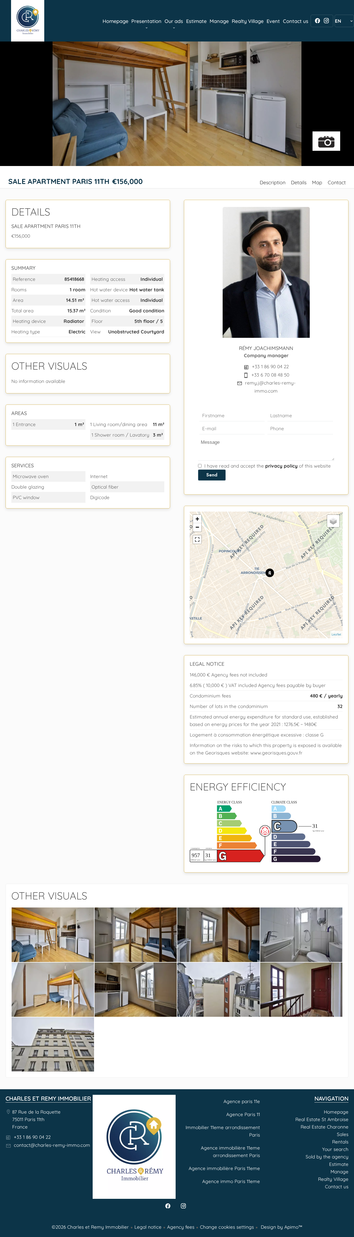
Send (211, 474)
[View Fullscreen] (197, 539)
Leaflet (336, 634)
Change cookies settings (227, 1227)
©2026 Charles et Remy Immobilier (90, 1227)
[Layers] (333, 521)
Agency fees (180, 1227)
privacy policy (281, 466)
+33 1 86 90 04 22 (270, 366)
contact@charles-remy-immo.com (52, 1145)
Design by (280, 1227)
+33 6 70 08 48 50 (270, 375)
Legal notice (148, 1227)
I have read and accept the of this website (267, 466)
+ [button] (197, 518)
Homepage (27, 21)
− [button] (197, 527)
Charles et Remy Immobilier (48, 1098)
